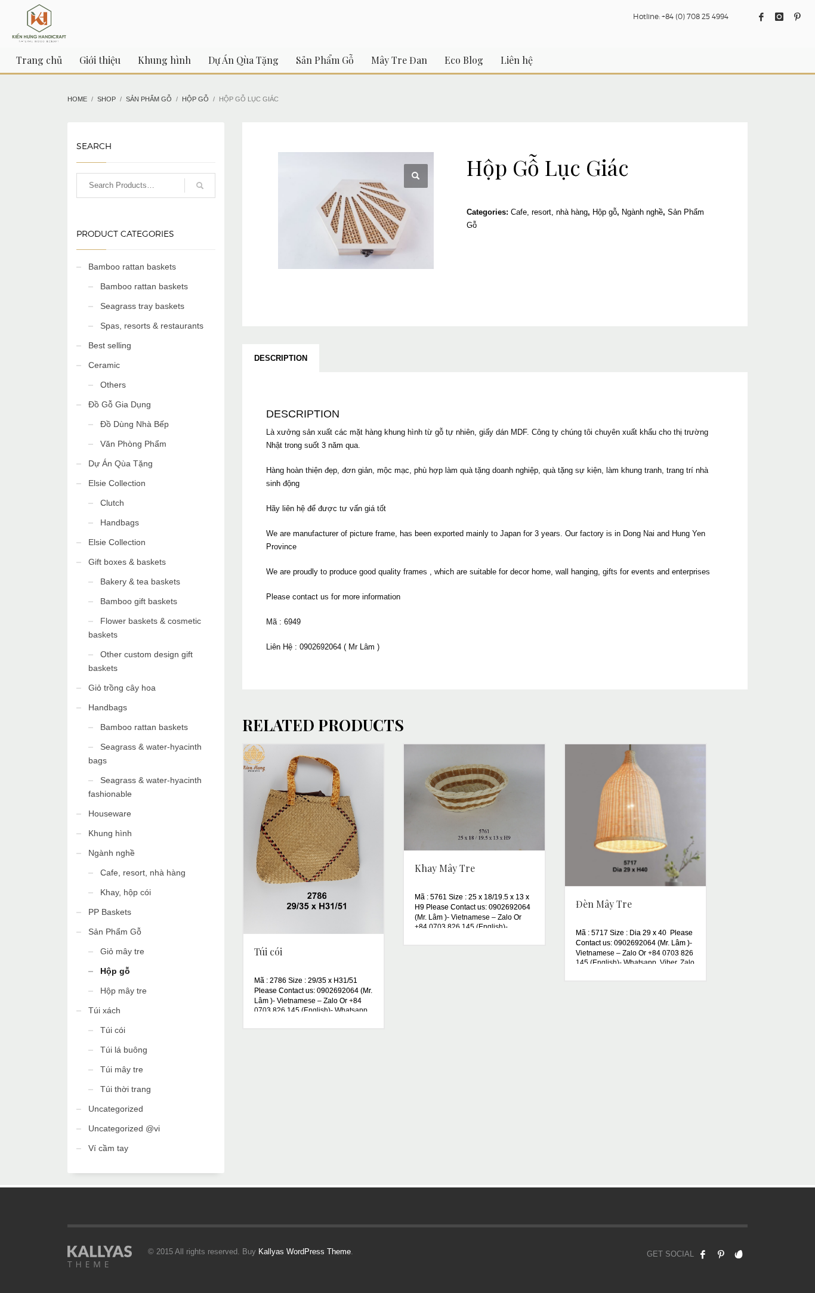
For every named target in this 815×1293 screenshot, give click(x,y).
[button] (416, 176)
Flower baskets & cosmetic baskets (144, 627)
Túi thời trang (125, 1089)
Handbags (119, 522)
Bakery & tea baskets (140, 581)
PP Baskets (109, 912)
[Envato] (739, 1254)
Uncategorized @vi (124, 1128)
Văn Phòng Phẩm (133, 443)
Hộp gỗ (604, 212)
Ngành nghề (642, 212)
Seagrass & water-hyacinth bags (145, 753)
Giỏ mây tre (122, 951)
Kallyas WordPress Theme (304, 1251)
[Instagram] (779, 17)
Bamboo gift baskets (138, 601)
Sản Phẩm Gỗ (114, 931)
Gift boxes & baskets (127, 562)
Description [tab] (280, 358)
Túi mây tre (121, 1069)
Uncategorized (115, 1108)
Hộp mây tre (123, 990)
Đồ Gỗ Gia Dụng (119, 404)
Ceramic (104, 365)
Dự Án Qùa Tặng (120, 463)
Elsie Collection (117, 483)
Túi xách (104, 1010)
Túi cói (112, 1030)
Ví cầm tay (108, 1148)
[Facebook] (761, 17)
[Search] (199, 185)
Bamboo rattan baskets (132, 266)
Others (113, 384)
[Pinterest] (797, 17)
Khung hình (110, 833)
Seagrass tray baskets (142, 306)
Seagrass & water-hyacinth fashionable (145, 787)
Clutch (112, 503)
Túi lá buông (123, 1049)
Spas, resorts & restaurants (151, 325)
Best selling (109, 345)
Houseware (109, 813)
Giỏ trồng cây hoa (122, 687)
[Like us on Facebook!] (703, 1254)
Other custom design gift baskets (140, 661)
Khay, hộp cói (125, 892)
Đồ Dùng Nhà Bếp (134, 424)
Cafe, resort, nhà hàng (549, 212)
